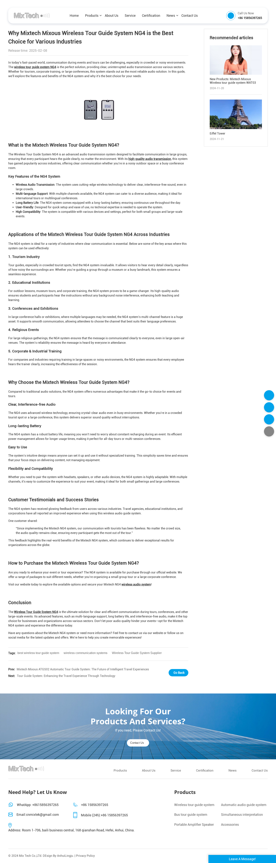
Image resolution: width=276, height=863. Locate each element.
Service (130, 15)
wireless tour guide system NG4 (35, 67)
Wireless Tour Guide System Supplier (137, 653)
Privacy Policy (85, 856)
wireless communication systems (85, 653)
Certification (151, 15)
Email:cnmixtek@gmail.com (38, 815)
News (171, 15)
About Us (111, 15)
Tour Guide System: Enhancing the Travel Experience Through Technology (66, 676)
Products (91, 15)
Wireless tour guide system (194, 805)
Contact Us (189, 15)
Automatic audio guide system (243, 805)
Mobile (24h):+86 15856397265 (104, 815)
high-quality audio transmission (149, 159)
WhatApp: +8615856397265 (38, 805)
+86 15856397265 (94, 805)
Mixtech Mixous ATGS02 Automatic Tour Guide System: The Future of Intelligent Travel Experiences (83, 669)
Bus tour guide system (190, 815)
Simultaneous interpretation (242, 815)
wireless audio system (136, 584)
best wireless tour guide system (38, 653)
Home (74, 15)
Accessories (230, 825)
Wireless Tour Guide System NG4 (36, 612)
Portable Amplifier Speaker (194, 825)
